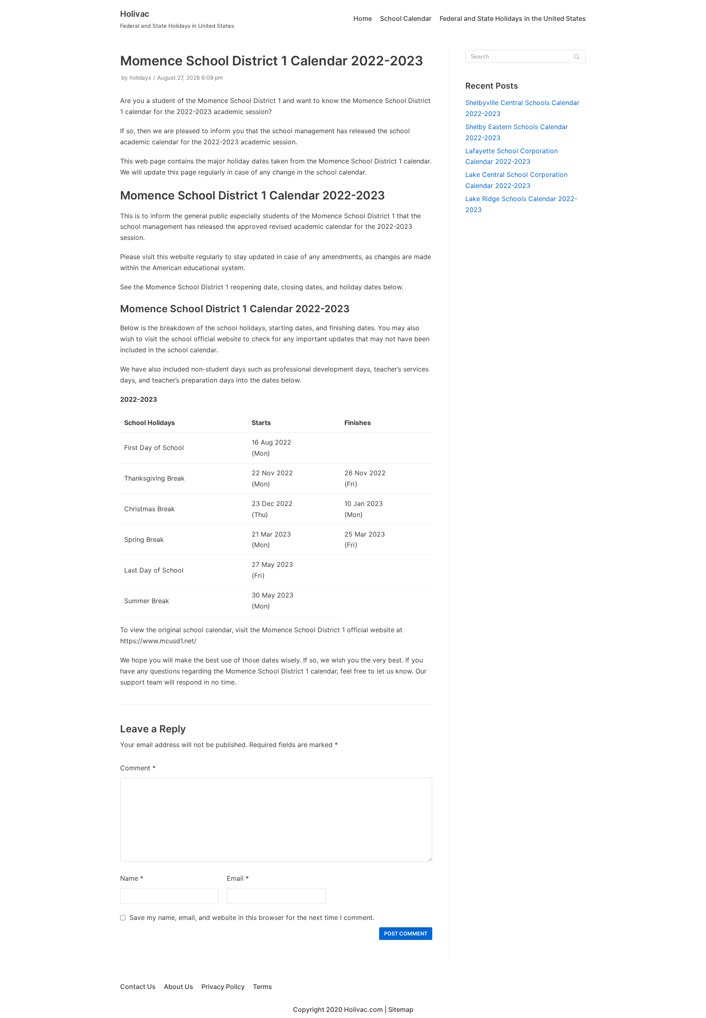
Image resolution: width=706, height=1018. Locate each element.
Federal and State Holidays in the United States (513, 18)
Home (362, 18)
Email (238, 878)
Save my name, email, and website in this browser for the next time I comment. (252, 917)
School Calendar (405, 18)
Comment (138, 768)
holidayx (140, 77)
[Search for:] (525, 56)
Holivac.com (363, 1009)
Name (131, 878)
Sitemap (400, 1009)
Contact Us (138, 986)
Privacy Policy (223, 986)
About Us (178, 986)
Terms (262, 986)
